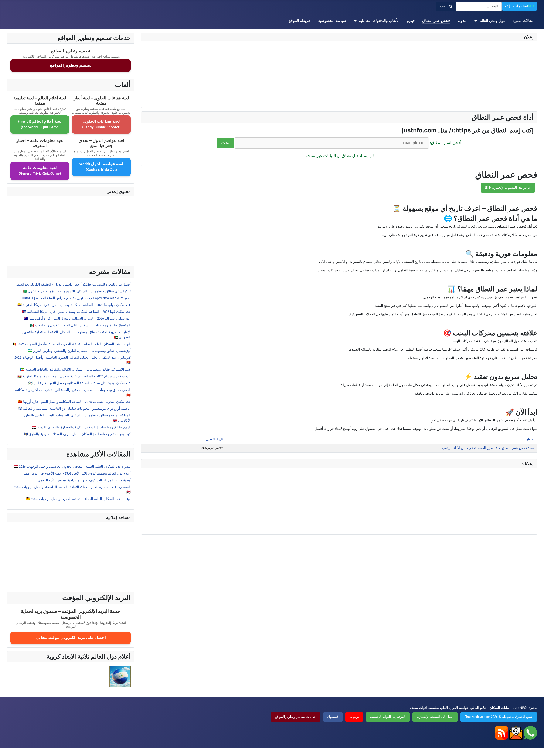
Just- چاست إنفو (519, 6)
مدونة (462, 21)
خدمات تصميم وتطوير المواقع (295, 717)
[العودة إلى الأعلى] (7, 740)
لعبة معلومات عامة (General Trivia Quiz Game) (40, 171)
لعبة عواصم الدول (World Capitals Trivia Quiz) (101, 167)
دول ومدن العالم (492, 21)
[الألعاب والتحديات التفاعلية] (356, 21)
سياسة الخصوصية (332, 21)
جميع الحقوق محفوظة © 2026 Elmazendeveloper (499, 717)
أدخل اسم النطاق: (446, 143)
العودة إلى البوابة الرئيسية (388, 717)
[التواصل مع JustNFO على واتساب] (530, 732)
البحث (444, 6)
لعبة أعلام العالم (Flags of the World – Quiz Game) (40, 124)
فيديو (411, 21)
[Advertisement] (406, 74)
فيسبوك (333, 717)
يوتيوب (354, 717)
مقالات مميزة (522, 21)
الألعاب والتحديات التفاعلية (379, 21)
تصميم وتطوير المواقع (71, 66)
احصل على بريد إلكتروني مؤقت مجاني (70, 638)
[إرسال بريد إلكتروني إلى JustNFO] (515, 732)
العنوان (530, 439)
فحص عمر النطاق (436, 21)
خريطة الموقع (300, 21)
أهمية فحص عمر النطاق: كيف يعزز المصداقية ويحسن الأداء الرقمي (488, 448)
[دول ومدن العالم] (476, 21)
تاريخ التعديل (214, 439)
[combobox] (479, 6)
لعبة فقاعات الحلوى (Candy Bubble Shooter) (101, 124)
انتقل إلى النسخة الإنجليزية (435, 717)
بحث (225, 143)
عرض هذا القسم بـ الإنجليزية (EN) (508, 188)
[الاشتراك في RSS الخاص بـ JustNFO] (501, 732)
